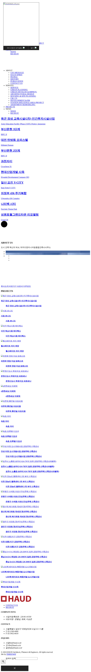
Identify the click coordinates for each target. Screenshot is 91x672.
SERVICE (14, 88)
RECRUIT (14, 54)
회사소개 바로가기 (9, 286)
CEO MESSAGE (17, 73)
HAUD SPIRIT (16, 75)
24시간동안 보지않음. (14, 48)
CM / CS (13, 98)
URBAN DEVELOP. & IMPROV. (23, 92)
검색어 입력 (11, 658)
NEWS (13, 52)
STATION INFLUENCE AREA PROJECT (27, 103)
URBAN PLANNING (19, 90)
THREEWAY (11, 654)
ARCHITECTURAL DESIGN (22, 94)
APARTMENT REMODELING (22, 105)
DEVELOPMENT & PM (20, 100)
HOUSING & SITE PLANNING (23, 96)
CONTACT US (16, 83)
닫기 (32, 48)
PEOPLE (14, 77)
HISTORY (14, 79)
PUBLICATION (16, 81)
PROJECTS (10, 107)
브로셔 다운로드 (24, 286)
